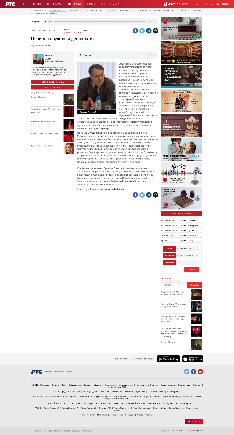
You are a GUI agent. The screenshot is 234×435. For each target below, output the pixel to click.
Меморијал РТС (174, 392)
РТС (102, 4)
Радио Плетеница (108, 10)
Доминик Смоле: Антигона (43, 121)
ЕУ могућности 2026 (117, 387)
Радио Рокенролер (128, 10)
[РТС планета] (176, 4)
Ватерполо (117, 392)
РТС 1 (50, 403)
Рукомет (105, 392)
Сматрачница (184, 385)
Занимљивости (60, 396)
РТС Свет (76, 403)
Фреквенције (37, 13)
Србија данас (75, 385)
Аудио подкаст (52, 87)
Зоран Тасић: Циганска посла (44, 133)
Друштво (98, 385)
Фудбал (65, 392)
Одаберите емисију (185, 256)
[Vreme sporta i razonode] (181, 173)
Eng (205, 4)
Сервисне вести (168, 385)
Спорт (37, 4)
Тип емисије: (169, 256)
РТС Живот (114, 403)
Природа (156, 396)
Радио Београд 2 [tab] (43, 92)
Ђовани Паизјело (39, 97)
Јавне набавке (116, 415)
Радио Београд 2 (57, 10)
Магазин (58, 4)
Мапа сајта (194, 421)
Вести (26, 4)
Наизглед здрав (121, 398)
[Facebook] (135, 30)
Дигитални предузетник (174, 396)
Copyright (48, 431)
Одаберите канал (184, 249)
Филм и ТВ (136, 396)
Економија (110, 385)
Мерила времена (125, 385)
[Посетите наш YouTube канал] (200, 371)
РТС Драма (101, 403)
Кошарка (76, 392)
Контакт (197, 10)
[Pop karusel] (181, 125)
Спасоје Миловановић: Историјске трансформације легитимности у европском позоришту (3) (174, 332)
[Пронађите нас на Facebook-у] (193, 371)
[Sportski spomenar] (181, 198)
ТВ (69, 4)
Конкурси (129, 415)
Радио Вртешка (161, 10)
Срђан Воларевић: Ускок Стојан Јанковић (46, 110)
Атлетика (129, 392)
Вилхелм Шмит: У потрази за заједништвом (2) (174, 305)
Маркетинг (102, 415)
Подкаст (197, 385)
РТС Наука (88, 403)
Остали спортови (156, 392)
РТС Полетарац (183, 403)
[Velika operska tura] (181, 52)
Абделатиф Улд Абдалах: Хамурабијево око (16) (172, 293)
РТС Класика (128, 403)
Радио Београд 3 (75, 10)
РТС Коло (141, 403)
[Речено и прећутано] (181, 149)
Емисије (91, 4)
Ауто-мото (140, 392)
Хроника (87, 385)
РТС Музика (167, 403)
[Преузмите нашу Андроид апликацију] (168, 358)
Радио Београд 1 (39, 10)
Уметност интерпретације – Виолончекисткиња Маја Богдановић (173, 319)
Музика (73, 396)
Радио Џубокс (145, 10)
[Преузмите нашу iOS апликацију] (192, 358)
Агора (48, 55)
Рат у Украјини (142, 385)
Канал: (169, 249)
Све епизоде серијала (53, 82)
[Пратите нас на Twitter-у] (186, 371)
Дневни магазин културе (42, 146)
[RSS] (217, 4)
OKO (47, 4)
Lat (197, 4)
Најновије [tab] (166, 278)
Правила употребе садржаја (67, 431)
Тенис (85, 392)
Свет (63, 385)
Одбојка (94, 392)
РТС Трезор (154, 403)
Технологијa (84, 396)
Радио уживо (52, 13)
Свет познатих (110, 396)
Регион (55, 385)
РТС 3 (66, 403)
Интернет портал (144, 415)
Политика (44, 385)
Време (155, 385)
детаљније (57, 75)
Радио (78, 4)
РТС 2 (58, 403)
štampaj (86, 31)
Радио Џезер (177, 10)
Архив (188, 10)
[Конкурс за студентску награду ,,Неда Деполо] (181, 76)
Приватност (36, 431)
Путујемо (97, 396)
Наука (146, 396)
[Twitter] (142, 30)
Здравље (124, 396)
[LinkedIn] (149, 30)
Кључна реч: (169, 262)
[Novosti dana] (181, 28)
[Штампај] (155, 30)
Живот (47, 396)
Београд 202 (91, 10)
